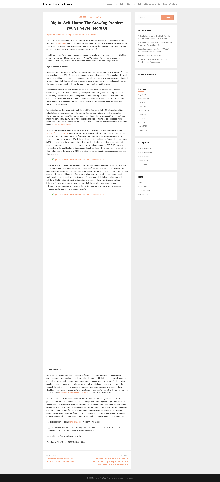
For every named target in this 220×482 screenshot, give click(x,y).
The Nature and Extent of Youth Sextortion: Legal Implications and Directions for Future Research (110, 461)
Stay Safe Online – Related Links (150, 55)
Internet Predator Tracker (57, 4)
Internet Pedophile (145, 148)
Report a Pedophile (123, 4)
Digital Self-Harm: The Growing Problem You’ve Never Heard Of (71, 35)
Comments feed (144, 190)
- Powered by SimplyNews (123, 478)
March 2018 (142, 126)
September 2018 (144, 110)
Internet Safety (143, 156)
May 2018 (141, 118)
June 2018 (142, 114)
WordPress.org (143, 194)
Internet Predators (145, 152)
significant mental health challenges (73, 393)
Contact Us (107, 4)
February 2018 (143, 130)
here (71, 422)
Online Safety (143, 160)
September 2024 (144, 99)
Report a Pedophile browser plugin (146, 4)
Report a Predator (170, 4)
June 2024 (142, 106)
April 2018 (141, 122)
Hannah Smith (60, 43)
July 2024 (141, 102)
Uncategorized (143, 164)
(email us (77, 422)
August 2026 (142, 95)
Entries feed (142, 186)
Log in (140, 182)
